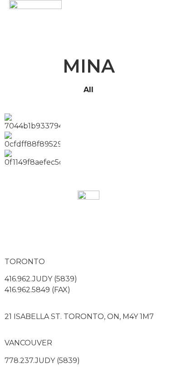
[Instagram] (40, 232)
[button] (132, 26)
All (88, 89)
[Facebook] (16, 232)
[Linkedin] (65, 232)
